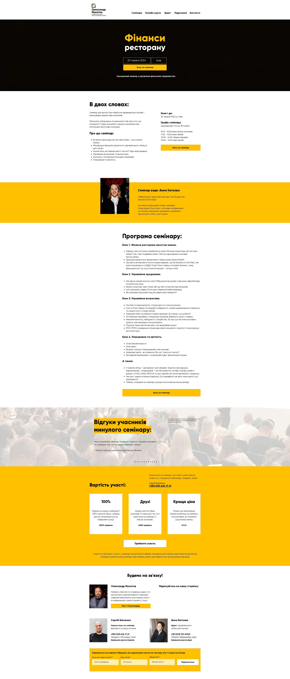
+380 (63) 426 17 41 (120, 634)
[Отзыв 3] (137, 461)
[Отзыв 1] (133, 461)
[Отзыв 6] (144, 461)
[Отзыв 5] (142, 461)
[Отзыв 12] (156, 461)
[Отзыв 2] (135, 461)
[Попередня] (12, 437)
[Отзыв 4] (139, 461)
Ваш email (125, 657)
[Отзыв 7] (146, 461)
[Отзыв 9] (150, 461)
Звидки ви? (154, 657)
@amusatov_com (188, 637)
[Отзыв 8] (148, 461)
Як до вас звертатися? (102, 657)
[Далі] (278, 437)
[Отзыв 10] (152, 461)
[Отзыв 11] (154, 461)
